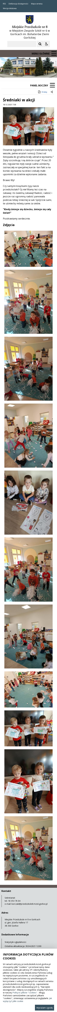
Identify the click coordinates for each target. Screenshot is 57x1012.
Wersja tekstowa (10, 8)
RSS (4, 4)
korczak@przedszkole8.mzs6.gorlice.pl (30, 903)
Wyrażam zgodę (44, 1007)
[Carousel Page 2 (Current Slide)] (31, 72)
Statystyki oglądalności (15, 942)
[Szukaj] (40, 44)
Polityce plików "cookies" (24, 992)
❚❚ (6, 71)
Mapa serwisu (37, 4)
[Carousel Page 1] (28, 72)
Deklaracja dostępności (18, 4)
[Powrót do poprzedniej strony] (52, 92)
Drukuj (44, 92)
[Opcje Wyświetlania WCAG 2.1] (46, 44)
